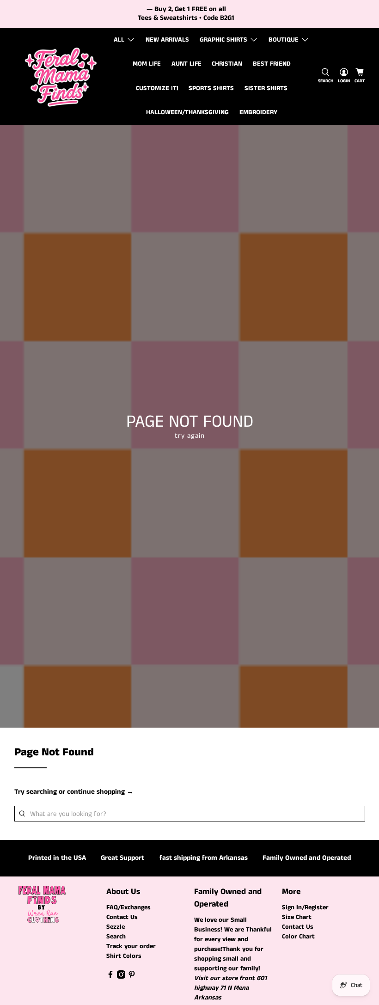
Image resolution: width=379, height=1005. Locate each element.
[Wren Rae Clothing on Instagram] (121, 976)
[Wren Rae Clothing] (61, 76)
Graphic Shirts (223, 39)
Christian (227, 63)
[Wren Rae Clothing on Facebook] (110, 976)
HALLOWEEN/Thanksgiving (187, 112)
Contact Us (122, 917)
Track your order (131, 946)
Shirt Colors (123, 956)
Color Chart (298, 936)
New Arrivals (167, 39)
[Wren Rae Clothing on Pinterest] (132, 976)
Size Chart (297, 917)
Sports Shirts (211, 88)
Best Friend (272, 63)
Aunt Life (186, 63)
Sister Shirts (266, 88)
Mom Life (147, 63)
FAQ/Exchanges (128, 907)
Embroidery (258, 112)
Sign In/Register (305, 907)
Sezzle (115, 926)
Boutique (284, 39)
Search (116, 936)
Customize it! (157, 88)
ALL (119, 39)
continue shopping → (100, 792)
